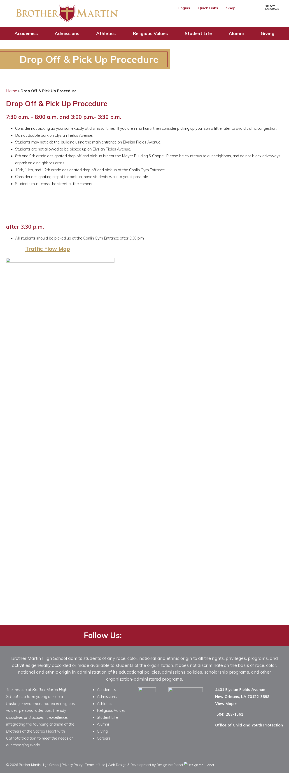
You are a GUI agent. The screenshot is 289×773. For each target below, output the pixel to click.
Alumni (236, 33)
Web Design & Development (129, 765)
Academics (26, 33)
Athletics (106, 33)
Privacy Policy (72, 765)
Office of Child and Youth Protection (249, 725)
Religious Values (150, 33)
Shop (231, 8)
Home (11, 90)
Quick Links (208, 8)
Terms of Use (95, 765)
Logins (184, 8)
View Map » (226, 703)
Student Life (198, 33)
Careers (103, 738)
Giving (268, 33)
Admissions (67, 33)
